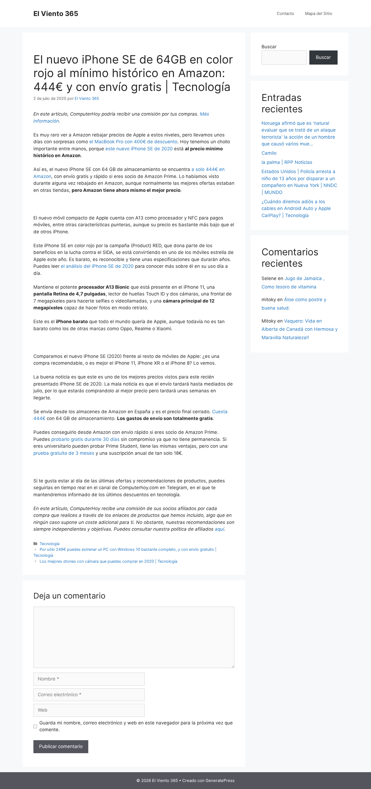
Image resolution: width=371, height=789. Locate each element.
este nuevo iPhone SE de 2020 (139, 148)
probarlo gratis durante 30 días (85, 439)
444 (210, 169)
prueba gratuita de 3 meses (63, 453)
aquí (219, 529)
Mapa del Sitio (318, 13)
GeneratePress (220, 780)
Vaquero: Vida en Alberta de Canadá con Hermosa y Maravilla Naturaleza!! (300, 329)
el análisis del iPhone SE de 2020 (97, 266)
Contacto (285, 13)
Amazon (42, 176)
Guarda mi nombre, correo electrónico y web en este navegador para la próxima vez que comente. (136, 726)
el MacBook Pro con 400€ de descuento (133, 141)
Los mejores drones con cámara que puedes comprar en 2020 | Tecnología (108, 561)
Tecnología (49, 543)
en (222, 169)
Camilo (269, 153)
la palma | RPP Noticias (287, 162)
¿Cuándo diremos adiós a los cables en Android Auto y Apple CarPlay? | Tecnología (296, 208)
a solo (198, 169)
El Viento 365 (55, 13)
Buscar (269, 46)
